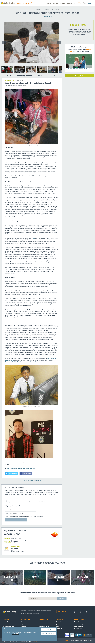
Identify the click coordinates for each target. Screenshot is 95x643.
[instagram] (80, 612)
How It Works (59, 621)
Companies (62, 3)
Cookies (77, 640)
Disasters (69, 3)
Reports (24, 75)
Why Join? (23, 624)
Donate (23, 3)
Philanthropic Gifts (7, 624)
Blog (75, 3)
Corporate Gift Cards (44, 626)
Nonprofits (55, 3)
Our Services (42, 621)
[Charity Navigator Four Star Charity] (67, 635)
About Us (60, 619)
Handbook (23, 626)
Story (9, 75)
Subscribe (61, 598)
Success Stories (78, 628)
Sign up (16, 520)
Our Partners (42, 624)
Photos (39, 75)
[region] (29, 634)
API (88, 640)
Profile (13, 543)
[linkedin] (86, 612)
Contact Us (59, 628)
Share (54, 75)
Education (38, 9)
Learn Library (80, 619)
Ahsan (33, 238)
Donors (6, 619)
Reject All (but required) (48, 633)
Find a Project (79, 75)
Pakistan (47, 9)
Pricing (85, 640)
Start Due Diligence (25, 621)
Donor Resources (78, 626)
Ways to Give (6, 621)
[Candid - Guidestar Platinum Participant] (72, 635)
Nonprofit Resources (79, 621)
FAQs (57, 626)
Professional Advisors (8, 626)
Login (89, 3)
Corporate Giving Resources (81, 624)
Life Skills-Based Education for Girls (79, 68)
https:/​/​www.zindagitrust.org (18, 540)
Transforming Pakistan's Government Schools (21, 468)
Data (91, 640)
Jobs (57, 624)
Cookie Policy (15, 633)
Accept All (48, 629)
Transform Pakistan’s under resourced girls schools (20, 362)
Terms (81, 640)
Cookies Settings (48, 637)
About (49, 3)
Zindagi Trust (48, 16)
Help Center (62, 611)
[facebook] (74, 612)
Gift (81, 3)
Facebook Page (15, 541)
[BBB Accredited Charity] (79, 635)
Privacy (72, 640)
